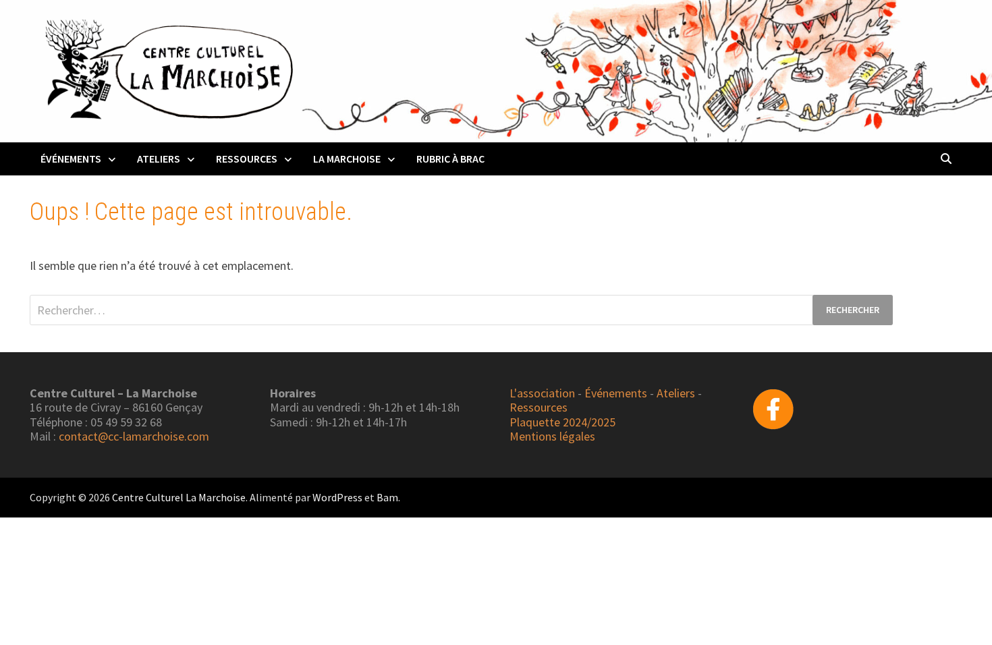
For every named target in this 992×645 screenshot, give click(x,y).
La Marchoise (347, 158)
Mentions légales (552, 436)
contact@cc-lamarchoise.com (134, 436)
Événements (70, 158)
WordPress (337, 497)
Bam (387, 497)
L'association (542, 393)
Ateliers (158, 158)
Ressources (246, 158)
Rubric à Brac (450, 158)
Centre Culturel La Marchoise (179, 497)
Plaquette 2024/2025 (562, 422)
